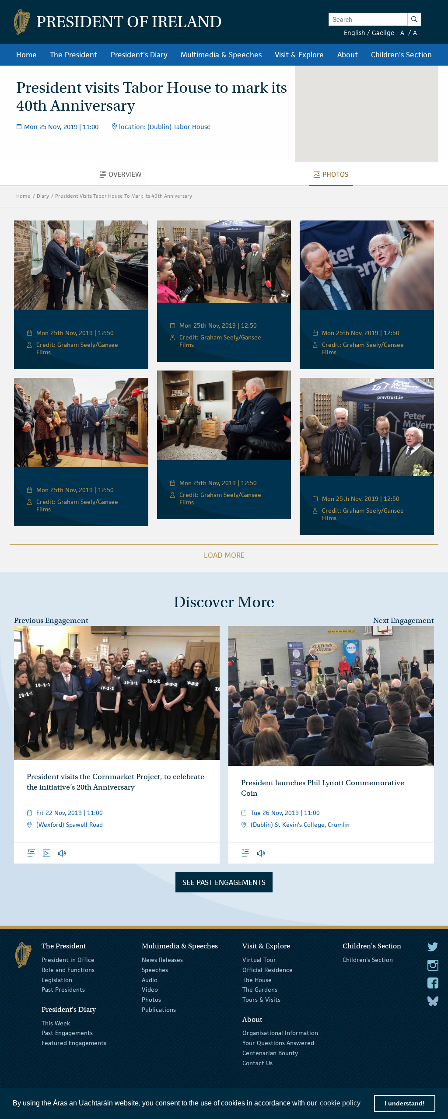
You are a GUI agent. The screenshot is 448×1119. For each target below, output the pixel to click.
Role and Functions (68, 970)
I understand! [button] (405, 1103)
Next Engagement (403, 620)
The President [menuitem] (73, 54)
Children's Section (368, 960)
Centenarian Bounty (270, 1053)
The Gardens (259, 989)
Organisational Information (280, 1033)
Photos (151, 1000)
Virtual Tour (259, 960)
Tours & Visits (261, 1000)
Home (23, 195)
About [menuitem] (347, 54)
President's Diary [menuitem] (139, 54)
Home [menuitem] (26, 54)
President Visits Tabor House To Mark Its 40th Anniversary (123, 195)
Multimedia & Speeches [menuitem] (221, 54)
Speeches (155, 970)
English (354, 32)
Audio (150, 979)
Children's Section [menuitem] (401, 54)
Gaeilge (383, 32)
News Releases (162, 960)
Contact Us (257, 1063)
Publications (159, 1010)
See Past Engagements (224, 882)
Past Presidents (63, 989)
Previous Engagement (51, 620)
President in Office (68, 960)
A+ (417, 32)
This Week (56, 1023)
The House (257, 979)
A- (403, 32)
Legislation (57, 979)
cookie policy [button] (340, 1103)
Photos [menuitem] (337, 176)
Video (150, 989)
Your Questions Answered (278, 1043)
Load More (224, 555)
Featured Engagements (74, 1043)
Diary (43, 195)
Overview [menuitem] (127, 176)
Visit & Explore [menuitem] (299, 54)
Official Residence (267, 970)
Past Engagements (67, 1033)
